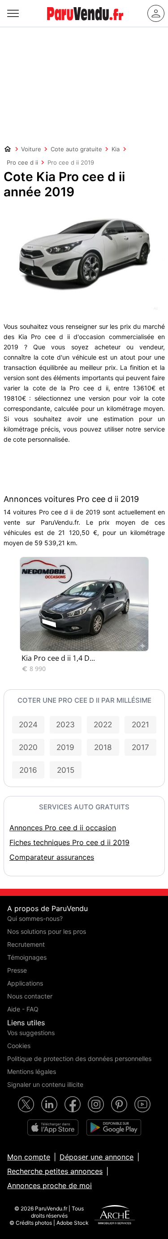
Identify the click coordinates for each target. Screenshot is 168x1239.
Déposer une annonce (97, 1156)
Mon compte (28, 1156)
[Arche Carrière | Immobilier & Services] (115, 1216)
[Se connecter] (155, 13)
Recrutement (26, 944)
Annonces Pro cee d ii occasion (62, 827)
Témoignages (27, 957)
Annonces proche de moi (49, 1185)
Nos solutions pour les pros (46, 931)
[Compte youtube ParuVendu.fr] (142, 1104)
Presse (17, 970)
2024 (28, 724)
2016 (28, 770)
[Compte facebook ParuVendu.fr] (73, 1104)
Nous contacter (29, 996)
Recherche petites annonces (55, 1171)
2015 (65, 770)
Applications (25, 983)
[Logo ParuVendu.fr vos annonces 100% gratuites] (85, 24)
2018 (103, 747)
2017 (140, 747)
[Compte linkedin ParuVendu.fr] (49, 1104)
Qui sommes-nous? (35, 918)
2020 (28, 747)
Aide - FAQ (23, 1009)
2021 (140, 724)
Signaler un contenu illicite (45, 1084)
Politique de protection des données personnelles (79, 1058)
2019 (65, 747)
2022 (103, 724)
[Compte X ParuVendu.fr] (26, 1104)
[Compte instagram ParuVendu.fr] (96, 1104)
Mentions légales (31, 1071)
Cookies (18, 1045)
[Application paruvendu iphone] (53, 1127)
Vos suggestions (31, 1032)
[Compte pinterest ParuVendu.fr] (119, 1104)
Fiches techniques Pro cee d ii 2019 (69, 842)
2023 (65, 724)
